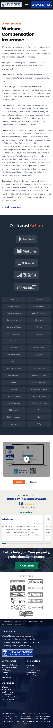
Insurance (12, 621)
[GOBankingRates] (35, 588)
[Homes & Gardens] (17, 607)
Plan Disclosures (8, 699)
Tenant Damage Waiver (11, 697)
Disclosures (6, 702)
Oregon (5, 672)
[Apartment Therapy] (35, 594)
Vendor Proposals (33, 675)
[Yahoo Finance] (17, 581)
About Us (30, 665)
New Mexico (6, 677)
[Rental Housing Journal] (26, 614)
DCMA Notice (7, 694)
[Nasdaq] (35, 581)
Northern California (9, 667)
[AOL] (17, 588)
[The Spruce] (17, 601)
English (19, 482)
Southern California (9, 665)
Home (4, 621)
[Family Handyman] (35, 601)
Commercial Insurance (26, 621)
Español (33, 482)
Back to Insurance (13, 207)
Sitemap (5, 687)
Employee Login (8, 692)
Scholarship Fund (33, 670)
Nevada (5, 675)
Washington (6, 670)
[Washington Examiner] (17, 594)
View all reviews (25, 512)
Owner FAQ (31, 672)
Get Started (28, 565)
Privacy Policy (7, 689)
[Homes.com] (35, 607)
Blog (28, 667)
